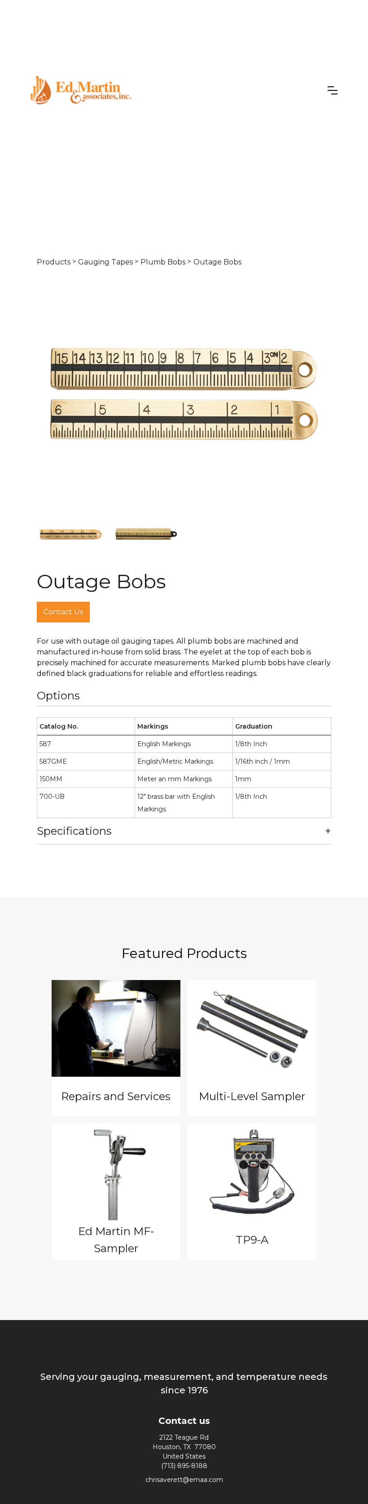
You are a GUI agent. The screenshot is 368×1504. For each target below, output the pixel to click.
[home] (81, 90)
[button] (332, 90)
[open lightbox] (184, 394)
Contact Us (63, 612)
